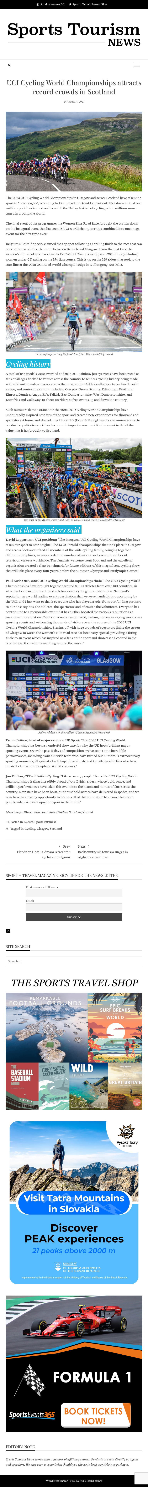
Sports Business (45, 822)
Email (30, 901)
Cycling (29, 828)
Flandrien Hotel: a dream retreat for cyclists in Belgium (43, 852)
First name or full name (42, 887)
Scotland (56, 828)
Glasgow (42, 828)
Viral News (76, 1480)
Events (28, 822)
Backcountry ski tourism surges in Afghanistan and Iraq (103, 852)
